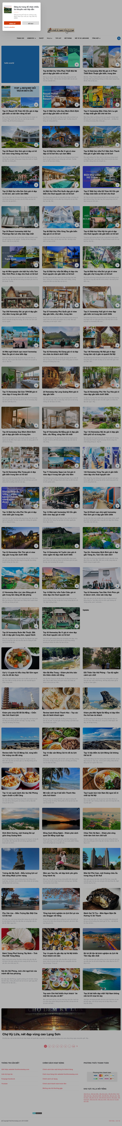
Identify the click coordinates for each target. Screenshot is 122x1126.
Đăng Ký (12, 24)
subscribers (12, 27)
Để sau (30, 24)
